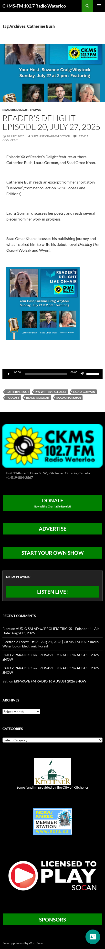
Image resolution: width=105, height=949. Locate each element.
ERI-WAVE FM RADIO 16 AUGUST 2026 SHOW (50, 681)
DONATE (52, 502)
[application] (52, 374)
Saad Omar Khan (68, 397)
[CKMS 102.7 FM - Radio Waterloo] (52, 445)
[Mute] (82, 373)
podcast (13, 397)
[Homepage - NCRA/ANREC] (52, 821)
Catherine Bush (18, 391)
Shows (35, 109)
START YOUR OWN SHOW (52, 553)
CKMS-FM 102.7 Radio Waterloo (34, 6)
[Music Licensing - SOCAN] (52, 875)
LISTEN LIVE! (52, 592)
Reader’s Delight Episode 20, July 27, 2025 (51, 122)
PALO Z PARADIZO (17, 655)
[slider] (93, 373)
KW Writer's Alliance (50, 391)
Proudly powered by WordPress (22, 943)
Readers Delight (15, 109)
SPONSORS (52, 919)
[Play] (8, 373)
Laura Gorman (84, 391)
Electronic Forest (35, 646)
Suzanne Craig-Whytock (50, 136)
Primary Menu (99, 6)
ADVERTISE (52, 528)
